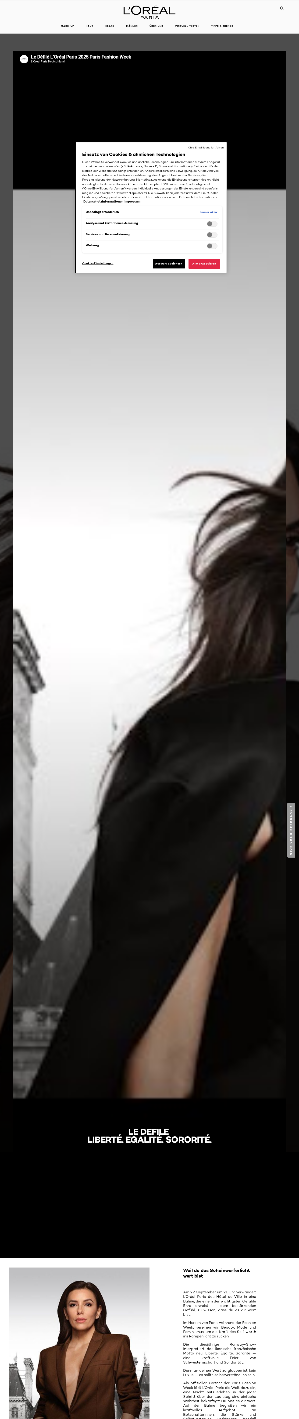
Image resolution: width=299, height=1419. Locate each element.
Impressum (132, 201)
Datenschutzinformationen (103, 201)
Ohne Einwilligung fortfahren (206, 147)
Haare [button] (109, 25)
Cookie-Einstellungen (97, 263)
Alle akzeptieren (204, 263)
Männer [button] (132, 25)
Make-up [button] (67, 25)
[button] (291, 830)
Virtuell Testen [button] (187, 25)
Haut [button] (89, 25)
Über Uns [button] (156, 25)
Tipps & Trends (222, 25)
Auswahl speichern (168, 263)
